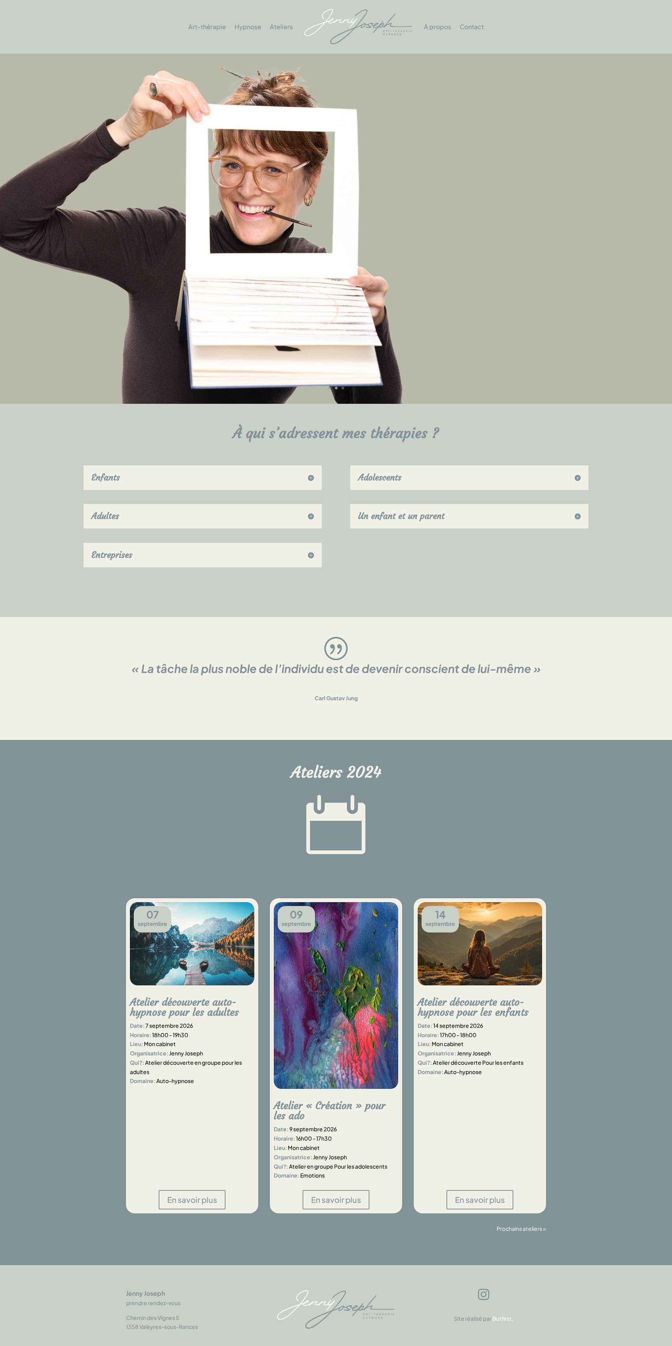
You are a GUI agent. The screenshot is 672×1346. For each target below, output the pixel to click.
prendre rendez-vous (153, 1302)
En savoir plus (551, 368)
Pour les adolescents (360, 1166)
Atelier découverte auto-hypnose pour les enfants (473, 1007)
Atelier (297, 1166)
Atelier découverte (169, 1062)
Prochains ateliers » (521, 1228)
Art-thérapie (207, 27)
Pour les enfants (502, 1062)
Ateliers (281, 27)
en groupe (207, 1062)
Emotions (312, 1175)
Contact (472, 27)
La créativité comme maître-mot (480, 171)
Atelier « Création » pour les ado (329, 1110)
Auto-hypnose (175, 1080)
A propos (437, 27)
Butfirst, (502, 1318)
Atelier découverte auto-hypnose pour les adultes (184, 1007)
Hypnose (247, 27)
